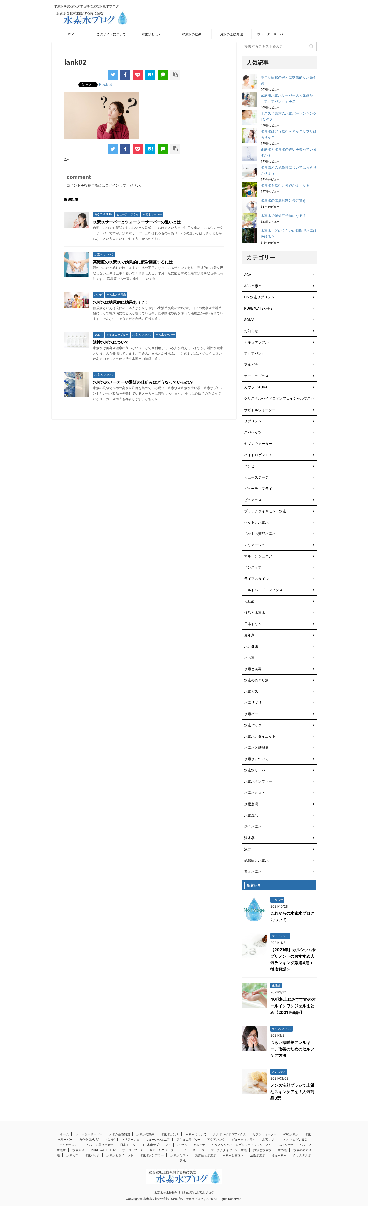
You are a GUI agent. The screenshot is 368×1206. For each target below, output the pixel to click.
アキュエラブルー (258, 342)
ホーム (64, 1134)
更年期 (249, 635)
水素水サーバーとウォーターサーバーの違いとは (137, 221)
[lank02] (150, 75)
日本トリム (253, 624)
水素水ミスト (254, 792)
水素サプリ (253, 702)
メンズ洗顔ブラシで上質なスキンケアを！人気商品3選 (292, 1092)
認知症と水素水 (256, 860)
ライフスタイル (256, 578)
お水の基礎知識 (231, 34)
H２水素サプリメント (261, 297)
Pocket (105, 84)
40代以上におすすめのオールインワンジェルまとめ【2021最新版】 (293, 1006)
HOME (71, 34)
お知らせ (251, 331)
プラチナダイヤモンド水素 (265, 511)
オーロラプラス (256, 376)
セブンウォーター (258, 443)
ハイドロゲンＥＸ (258, 455)
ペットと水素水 (256, 522)
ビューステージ (256, 477)
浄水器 (249, 838)
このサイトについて (111, 34)
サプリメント (254, 421)
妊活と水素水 (254, 612)
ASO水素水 (253, 286)
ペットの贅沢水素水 (260, 533)
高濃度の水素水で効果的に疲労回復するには (133, 261)
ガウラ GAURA (255, 387)
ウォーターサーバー (271, 34)
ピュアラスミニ (256, 500)
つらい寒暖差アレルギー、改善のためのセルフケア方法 (292, 1049)
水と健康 (251, 646)
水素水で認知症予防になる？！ (285, 215)
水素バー (251, 714)
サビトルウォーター (260, 410)
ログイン (112, 185)
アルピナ (251, 364)
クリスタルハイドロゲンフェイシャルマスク (279, 398)
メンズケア (253, 567)
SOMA (249, 319)
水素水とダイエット (260, 736)
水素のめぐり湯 (256, 680)
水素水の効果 (191, 34)
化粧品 (249, 601)
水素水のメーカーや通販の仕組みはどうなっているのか (143, 382)
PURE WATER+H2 (258, 308)
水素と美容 (253, 669)
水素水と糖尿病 (256, 747)
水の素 (249, 657)
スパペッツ (253, 432)
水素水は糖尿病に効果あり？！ (121, 302)
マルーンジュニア (258, 556)
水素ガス (251, 691)
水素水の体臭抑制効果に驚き (283, 200)
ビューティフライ (258, 488)
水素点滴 (251, 804)
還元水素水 (253, 871)
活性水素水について (111, 342)
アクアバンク (254, 353)
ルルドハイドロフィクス (263, 590)
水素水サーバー (256, 770)
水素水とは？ (151, 34)
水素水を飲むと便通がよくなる (285, 185)
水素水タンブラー (258, 781)
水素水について (256, 759)
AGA (247, 274)
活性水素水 (253, 826)
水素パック (253, 725)
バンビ (249, 466)
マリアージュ (254, 545)
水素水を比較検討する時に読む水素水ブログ (184, 1192)
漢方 (247, 849)
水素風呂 (251, 815)
